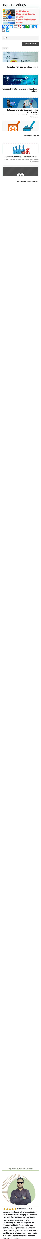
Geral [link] (5, 48)
